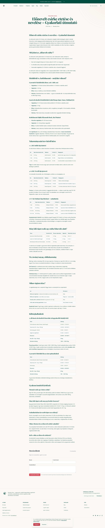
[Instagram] (102, 515)
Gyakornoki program (27, 507)
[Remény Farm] (6, 6)
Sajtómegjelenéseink (6, 510)
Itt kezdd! (15, 5)
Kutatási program (26, 510)
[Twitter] (93, 515)
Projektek (28, 5)
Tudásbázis (66, 510)
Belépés (85, 504)
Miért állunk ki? (46, 504)
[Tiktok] (99, 515)
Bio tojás (4, 504)
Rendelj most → (59, 1)
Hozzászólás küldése (34, 474)
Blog (37, 5)
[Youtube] (97, 515)
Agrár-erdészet (46, 510)
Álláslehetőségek (26, 504)
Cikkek (41, 5)
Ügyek (33, 5)
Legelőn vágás (46, 507)
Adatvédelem (86, 507)
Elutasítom (44, 524)
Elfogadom (37, 524)
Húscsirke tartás (52, 16)
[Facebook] (95, 515)
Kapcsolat (46, 5)
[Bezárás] (64, 2)
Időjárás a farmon (5, 512)
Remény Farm (56, 26)
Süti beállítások (13, 515)
